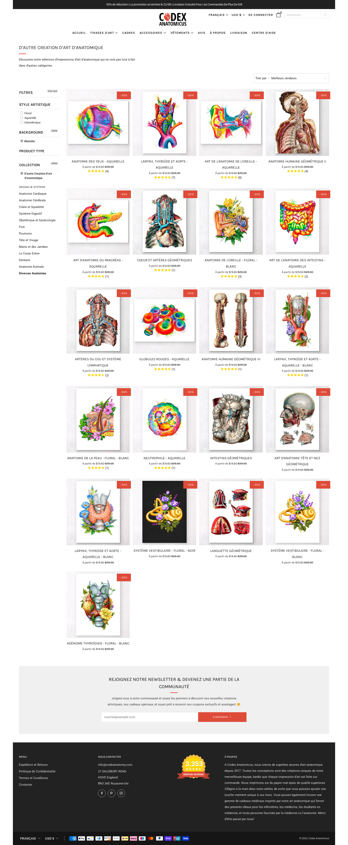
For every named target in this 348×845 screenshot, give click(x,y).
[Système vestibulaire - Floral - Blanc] (297, 512)
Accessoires (151, 33)
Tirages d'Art (102, 33)
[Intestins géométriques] (231, 419)
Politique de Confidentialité (37, 771)
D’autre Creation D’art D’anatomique (38, 176)
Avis (201, 33)
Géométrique (32, 122)
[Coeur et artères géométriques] (164, 221)
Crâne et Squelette (31, 207)
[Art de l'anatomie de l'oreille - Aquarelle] (231, 122)
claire (54, 130)
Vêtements (180, 33)
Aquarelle (30, 117)
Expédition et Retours (33, 765)
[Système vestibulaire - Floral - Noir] (164, 512)
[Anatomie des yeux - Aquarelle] (98, 122)
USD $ (236, 15)
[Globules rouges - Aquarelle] (164, 320)
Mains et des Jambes (33, 247)
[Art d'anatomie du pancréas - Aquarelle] (98, 221)
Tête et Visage (28, 240)
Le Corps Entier (29, 253)
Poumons (25, 233)
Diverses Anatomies (32, 273)
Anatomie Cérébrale (32, 200)
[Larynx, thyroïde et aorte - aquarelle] (164, 122)
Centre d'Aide (264, 33)
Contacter (25, 784)
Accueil (79, 33)
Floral (27, 113)
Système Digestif (30, 213)
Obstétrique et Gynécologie (37, 220)
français (217, 15)
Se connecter (260, 15)
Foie (22, 227)
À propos (218, 33)
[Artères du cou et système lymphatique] (98, 320)
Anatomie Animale (31, 267)
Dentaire (24, 260)
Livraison (238, 33)
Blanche (29, 141)
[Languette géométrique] (231, 512)
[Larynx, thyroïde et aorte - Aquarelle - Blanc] (297, 320)
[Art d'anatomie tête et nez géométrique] (297, 419)
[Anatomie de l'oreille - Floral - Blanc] (231, 221)
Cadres (128, 33)
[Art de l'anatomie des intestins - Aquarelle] (297, 221)
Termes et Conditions (33, 778)
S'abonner (220, 716)
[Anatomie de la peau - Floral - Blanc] (98, 419)
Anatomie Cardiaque (33, 194)
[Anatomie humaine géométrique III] (231, 320)
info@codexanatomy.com (115, 765)
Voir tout (52, 91)
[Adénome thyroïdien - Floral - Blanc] (98, 604)
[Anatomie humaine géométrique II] (297, 122)
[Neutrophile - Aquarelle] (164, 419)
